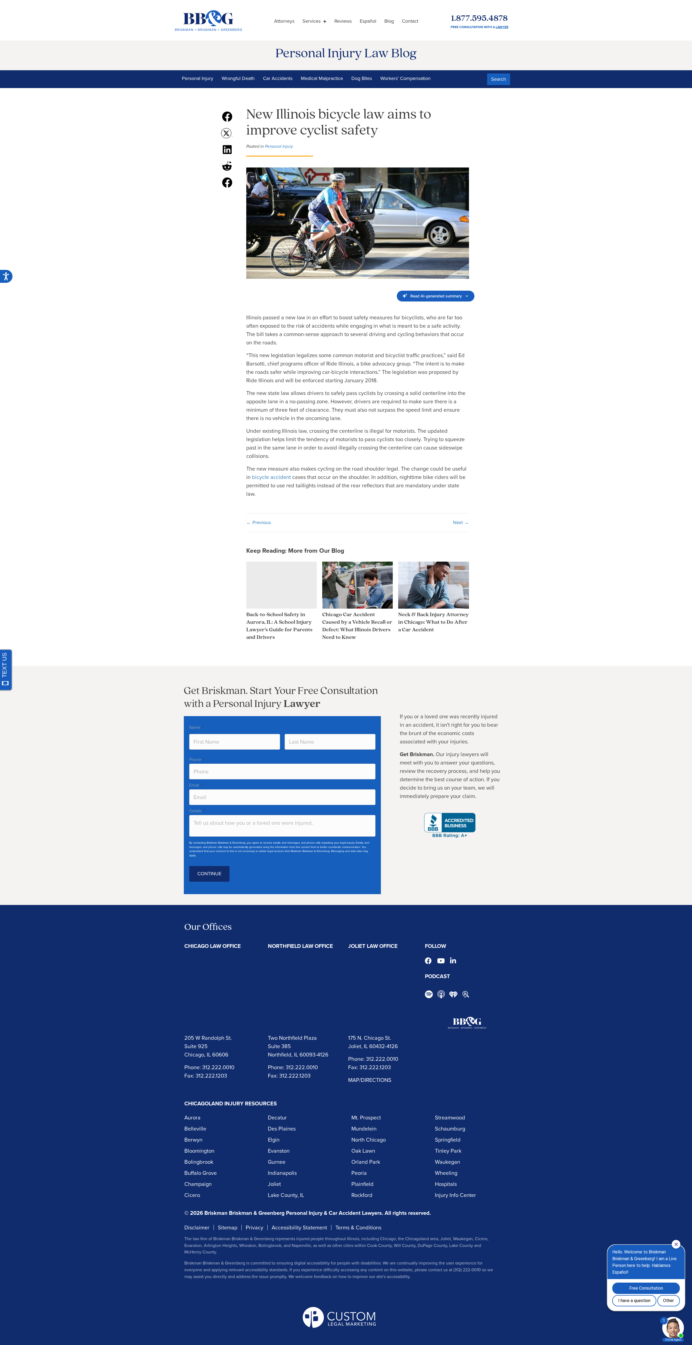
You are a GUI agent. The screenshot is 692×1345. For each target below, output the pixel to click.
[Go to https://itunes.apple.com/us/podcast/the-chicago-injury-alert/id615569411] (441, 994)
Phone (197, 759)
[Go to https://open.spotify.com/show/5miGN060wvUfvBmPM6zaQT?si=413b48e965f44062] (429, 995)
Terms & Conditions (358, 1227)
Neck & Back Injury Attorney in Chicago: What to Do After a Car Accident (433, 622)
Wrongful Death (238, 78)
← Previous (258, 522)
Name (196, 727)
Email (195, 785)
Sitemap (227, 1227)
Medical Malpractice (322, 78)
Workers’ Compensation (405, 78)
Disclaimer (196, 1227)
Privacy (254, 1227)
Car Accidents (277, 78)
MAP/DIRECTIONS (369, 1080)
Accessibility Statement (299, 1227)
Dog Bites (361, 78)
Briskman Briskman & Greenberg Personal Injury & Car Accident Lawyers (293, 1213)
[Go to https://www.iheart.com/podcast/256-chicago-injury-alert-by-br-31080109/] (453, 994)
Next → (461, 522)
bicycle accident (271, 477)
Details (197, 810)
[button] (498, 79)
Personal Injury (197, 78)
